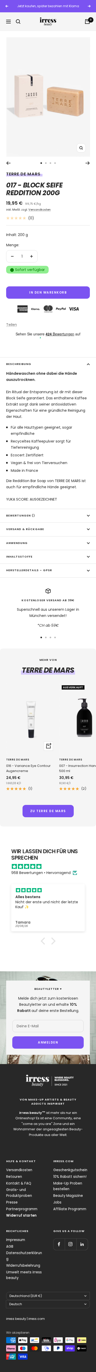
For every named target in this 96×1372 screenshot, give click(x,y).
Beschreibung (18, 364)
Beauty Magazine (68, 1195)
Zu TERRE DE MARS (48, 811)
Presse (12, 1202)
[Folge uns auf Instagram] (70, 1244)
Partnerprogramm (21, 1209)
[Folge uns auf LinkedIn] (82, 1244)
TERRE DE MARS (23, 174)
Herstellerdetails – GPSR (29, 570)
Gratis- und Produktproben (19, 1192)
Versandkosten (39, 210)
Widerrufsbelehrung (23, 1265)
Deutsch (15, 1304)
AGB (9, 1246)
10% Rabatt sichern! (70, 1176)
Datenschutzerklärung (24, 1256)
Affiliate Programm (69, 1209)
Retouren (14, 1176)
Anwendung (17, 543)
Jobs (57, 1202)
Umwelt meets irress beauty (24, 1275)
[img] (50, 866)
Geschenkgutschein (70, 1170)
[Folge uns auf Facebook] (59, 1244)
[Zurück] (8, 163)
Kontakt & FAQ (18, 1183)
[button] (44, 941)
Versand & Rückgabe (25, 529)
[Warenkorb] (87, 21)
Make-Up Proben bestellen (67, 1186)
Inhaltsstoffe (19, 557)
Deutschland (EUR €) (25, 1296)
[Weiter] (88, 163)
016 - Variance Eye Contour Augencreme (28, 768)
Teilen (11, 324)
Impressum (15, 1239)
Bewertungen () (20, 516)
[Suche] (18, 21)
